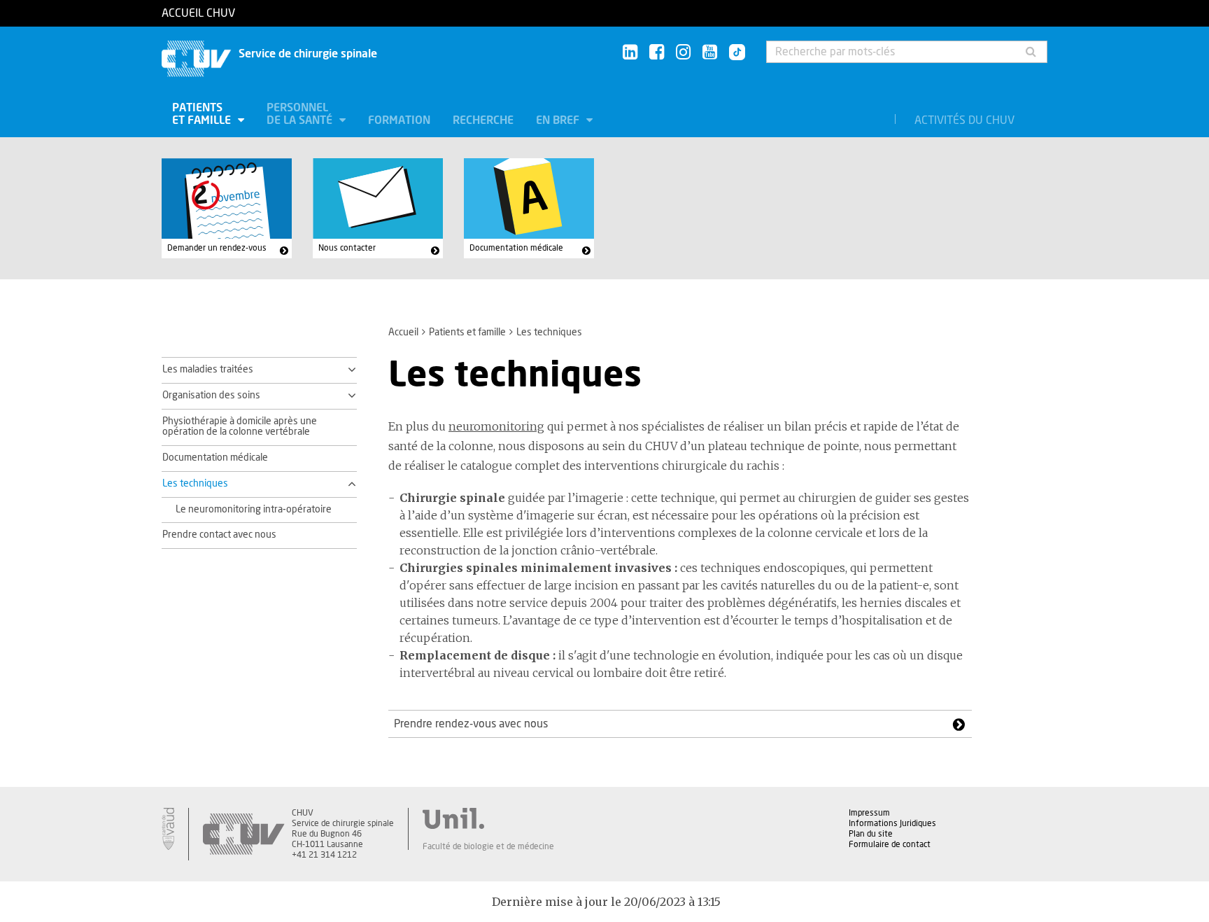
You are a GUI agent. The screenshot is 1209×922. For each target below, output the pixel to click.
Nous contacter (347, 248)
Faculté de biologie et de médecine (488, 846)
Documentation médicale (516, 248)
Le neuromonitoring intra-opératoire (254, 510)
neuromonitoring (496, 426)
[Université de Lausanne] (488, 818)
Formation (399, 120)
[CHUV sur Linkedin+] (630, 53)
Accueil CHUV (198, 13)
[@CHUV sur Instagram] (683, 53)
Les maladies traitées (207, 370)
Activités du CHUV (964, 120)
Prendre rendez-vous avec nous (471, 723)
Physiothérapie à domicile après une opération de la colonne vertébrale (239, 427)
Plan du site (871, 834)
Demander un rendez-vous (217, 248)
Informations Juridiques (892, 823)
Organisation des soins (211, 395)
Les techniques (195, 484)
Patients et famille (203, 114)
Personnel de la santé (301, 114)
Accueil (403, 332)
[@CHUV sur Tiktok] (733, 53)
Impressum (869, 813)
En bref (559, 120)
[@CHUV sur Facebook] (656, 53)
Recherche (483, 120)
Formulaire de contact (890, 844)
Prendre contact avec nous (219, 535)
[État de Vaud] (168, 829)
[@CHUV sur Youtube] (709, 53)
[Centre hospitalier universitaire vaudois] (243, 834)
